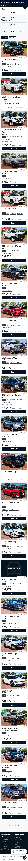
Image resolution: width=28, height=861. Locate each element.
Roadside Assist (5, 850)
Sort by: (12, 31)
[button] (25, 8)
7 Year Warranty (5, 845)
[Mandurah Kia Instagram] (4, 5)
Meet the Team (19, 839)
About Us (17, 837)
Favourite (20, 57)
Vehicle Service (5, 839)
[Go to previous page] (6, 826)
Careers (17, 841)
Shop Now (14, 74)
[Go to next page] (21, 826)
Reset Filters (5, 37)
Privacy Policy (19, 848)
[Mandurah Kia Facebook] (2, 5)
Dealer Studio (10, 859)
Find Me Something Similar (14, 107)
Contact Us (18, 843)
